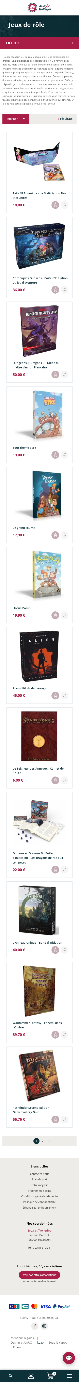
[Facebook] (34, 1326)
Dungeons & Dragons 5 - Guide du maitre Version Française (36, 365)
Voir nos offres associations (39, 1275)
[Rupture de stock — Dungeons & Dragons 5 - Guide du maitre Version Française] (55, 374)
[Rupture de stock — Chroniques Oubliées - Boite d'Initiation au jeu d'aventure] (55, 290)
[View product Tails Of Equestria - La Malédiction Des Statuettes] (64, 205)
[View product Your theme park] (64, 455)
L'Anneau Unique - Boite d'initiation (37, 942)
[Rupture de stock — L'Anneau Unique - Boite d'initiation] (55, 950)
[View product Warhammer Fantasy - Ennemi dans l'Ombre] (64, 1035)
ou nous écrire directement (39, 1281)
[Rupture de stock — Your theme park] (55, 455)
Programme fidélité (39, 1191)
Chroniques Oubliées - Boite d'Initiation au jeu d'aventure (40, 280)
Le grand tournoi (24, 528)
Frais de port (39, 1179)
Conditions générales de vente (39, 1196)
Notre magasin (39, 1185)
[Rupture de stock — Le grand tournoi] (55, 535)
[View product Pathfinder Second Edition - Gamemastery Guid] (64, 1119)
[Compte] (31, 1375)
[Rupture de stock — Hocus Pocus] (55, 615)
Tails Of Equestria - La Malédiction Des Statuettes (39, 195)
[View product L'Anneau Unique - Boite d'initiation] (64, 950)
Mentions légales (22, 1338)
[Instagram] (44, 1326)
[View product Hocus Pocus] (64, 615)
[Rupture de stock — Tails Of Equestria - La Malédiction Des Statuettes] (55, 205)
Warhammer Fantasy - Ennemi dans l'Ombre (37, 1025)
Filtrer (12, 43)
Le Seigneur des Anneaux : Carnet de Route (38, 771)
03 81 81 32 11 (43, 1247)
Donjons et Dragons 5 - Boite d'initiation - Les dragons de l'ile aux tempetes (38, 857)
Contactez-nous (39, 1174)
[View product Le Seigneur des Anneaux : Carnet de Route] (64, 780)
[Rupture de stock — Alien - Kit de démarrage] (55, 695)
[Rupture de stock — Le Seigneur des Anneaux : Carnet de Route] (55, 780)
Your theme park (24, 448)
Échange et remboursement (39, 1207)
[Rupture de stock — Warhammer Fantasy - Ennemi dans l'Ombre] (55, 1035)
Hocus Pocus (22, 608)
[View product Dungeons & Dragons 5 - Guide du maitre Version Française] (64, 374)
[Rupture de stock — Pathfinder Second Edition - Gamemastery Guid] (55, 1119)
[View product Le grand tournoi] (64, 535)
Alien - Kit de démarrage (29, 688)
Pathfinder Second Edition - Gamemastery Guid (32, 1110)
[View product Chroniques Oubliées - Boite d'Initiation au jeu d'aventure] (64, 290)
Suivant (49, 1141)
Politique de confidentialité (39, 1202)
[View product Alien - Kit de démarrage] (64, 695)
